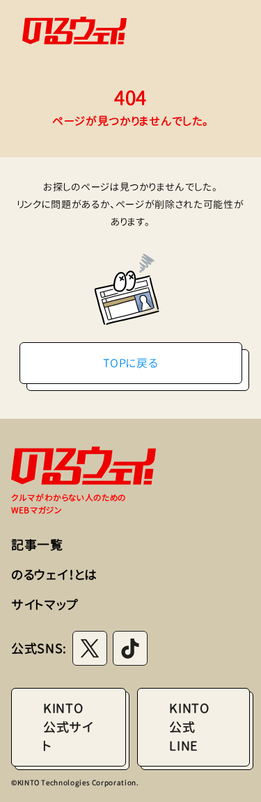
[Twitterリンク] (89, 648)
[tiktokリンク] (130, 648)
